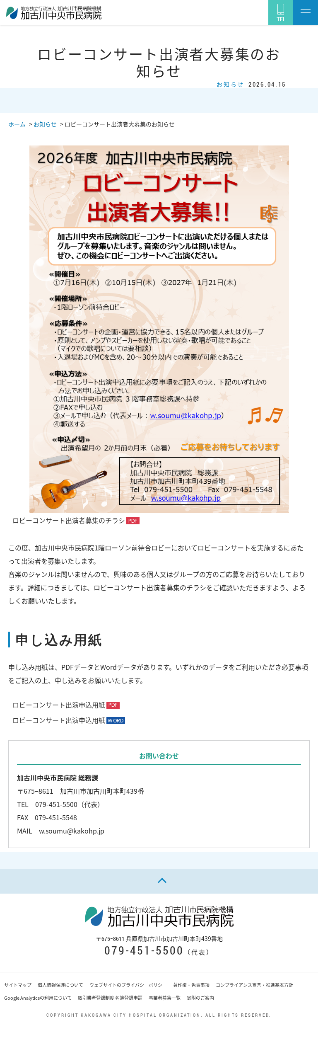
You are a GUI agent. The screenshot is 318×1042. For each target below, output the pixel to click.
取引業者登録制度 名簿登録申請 (110, 998)
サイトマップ (17, 985)
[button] (305, 12)
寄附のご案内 (200, 998)
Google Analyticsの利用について (38, 998)
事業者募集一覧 (165, 998)
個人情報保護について (60, 985)
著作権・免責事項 (191, 985)
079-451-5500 (144, 950)
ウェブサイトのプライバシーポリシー (128, 985)
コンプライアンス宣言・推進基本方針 (254, 985)
